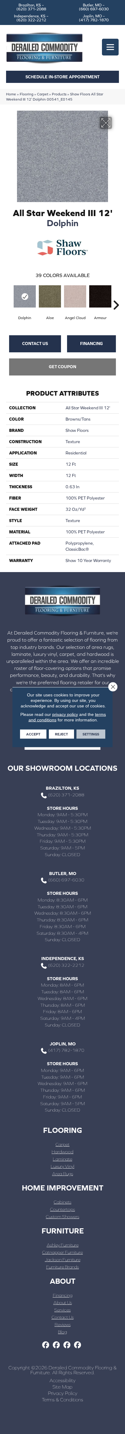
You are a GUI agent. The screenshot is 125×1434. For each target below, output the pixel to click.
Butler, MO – (94, 7)
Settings (91, 734)
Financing (91, 343)
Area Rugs (62, 1173)
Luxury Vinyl (62, 1166)
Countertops (62, 1209)
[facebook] (45, 1345)
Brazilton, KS (62, 788)
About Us (62, 1302)
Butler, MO (62, 873)
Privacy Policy (62, 1393)
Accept (33, 734)
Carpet (42, 94)
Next (115, 296)
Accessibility (62, 1380)
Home (11, 94)
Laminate (62, 1159)
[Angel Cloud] (75, 296)
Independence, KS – (31, 18)
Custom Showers (62, 1216)
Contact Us (35, 343)
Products (59, 94)
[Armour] (100, 296)
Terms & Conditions (62, 1399)
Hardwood (62, 1151)
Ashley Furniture (63, 1244)
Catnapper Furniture (62, 1252)
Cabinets (62, 1201)
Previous (9, 296)
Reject (61, 734)
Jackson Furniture (62, 1259)
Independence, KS (62, 958)
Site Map (62, 1386)
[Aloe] (49, 296)
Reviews (63, 1324)
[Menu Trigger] (110, 47)
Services (62, 1309)
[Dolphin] (24, 296)
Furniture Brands (62, 1266)
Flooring (26, 94)
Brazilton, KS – (31, 7)
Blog (62, 1331)
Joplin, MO (63, 1043)
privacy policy (65, 714)
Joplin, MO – (94, 18)
